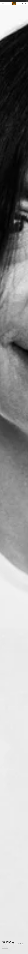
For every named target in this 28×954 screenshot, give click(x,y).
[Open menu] (3, 3)
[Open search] (5, 3)
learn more (4, 947)
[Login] (22, 3)
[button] (27, 1)
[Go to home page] (14, 3)
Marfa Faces (8, 941)
